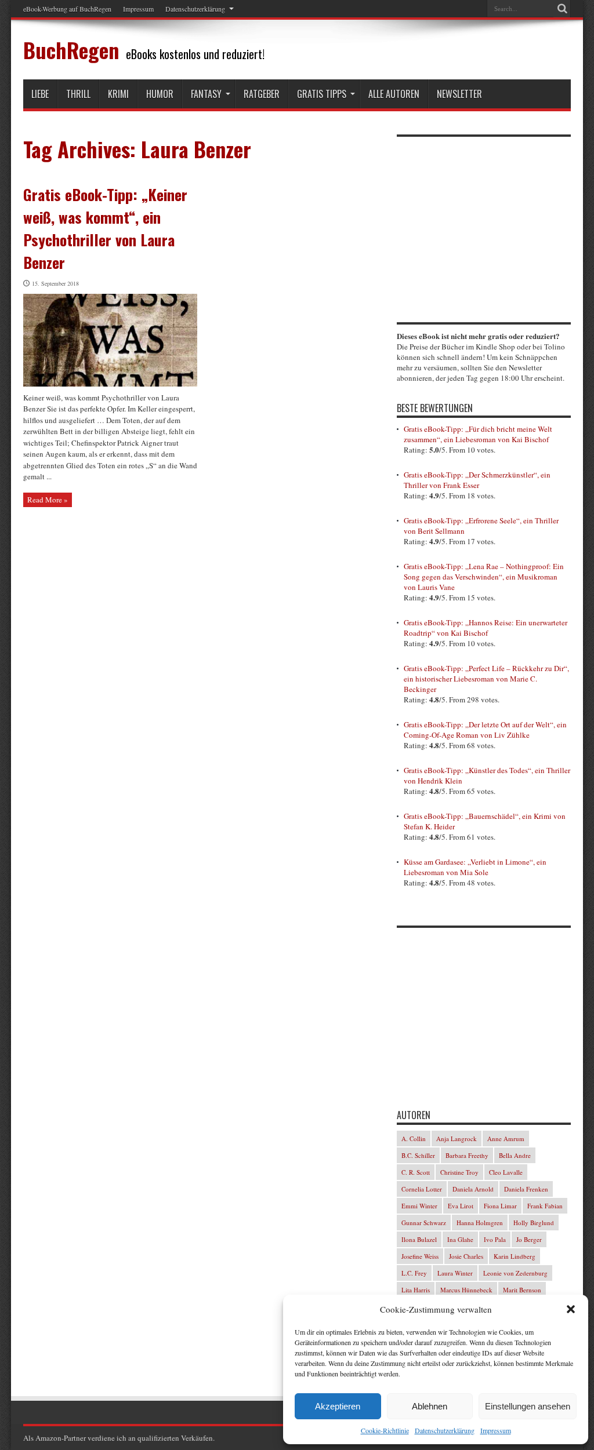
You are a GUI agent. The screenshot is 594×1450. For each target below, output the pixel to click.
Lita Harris (415, 1289)
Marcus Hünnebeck (466, 1289)
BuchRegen (71, 49)
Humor (159, 94)
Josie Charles (466, 1256)
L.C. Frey (414, 1273)
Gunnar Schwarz (423, 1222)
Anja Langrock (456, 1138)
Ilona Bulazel (419, 1239)
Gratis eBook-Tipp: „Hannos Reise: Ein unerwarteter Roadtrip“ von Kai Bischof (485, 627)
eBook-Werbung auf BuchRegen (67, 8)
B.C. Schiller (418, 1155)
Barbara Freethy (467, 1155)
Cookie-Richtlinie (385, 1430)
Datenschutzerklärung (445, 1430)
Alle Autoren (393, 94)
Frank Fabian (545, 1205)
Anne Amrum (505, 1138)
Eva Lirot (460, 1205)
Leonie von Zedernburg (515, 1273)
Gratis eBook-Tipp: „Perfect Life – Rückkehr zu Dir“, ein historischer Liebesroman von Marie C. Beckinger (486, 678)
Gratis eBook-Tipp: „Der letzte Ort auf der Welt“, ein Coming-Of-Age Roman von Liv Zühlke (485, 729)
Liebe (40, 94)
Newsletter (459, 94)
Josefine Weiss (420, 1256)
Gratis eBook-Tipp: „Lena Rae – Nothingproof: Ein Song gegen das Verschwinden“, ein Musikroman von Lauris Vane (484, 576)
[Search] (562, 8)
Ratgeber (262, 94)
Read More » (47, 499)
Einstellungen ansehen (527, 1406)
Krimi (118, 94)
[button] (571, 1309)
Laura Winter (455, 1273)
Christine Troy (459, 1172)
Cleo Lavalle (506, 1172)
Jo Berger (529, 1239)
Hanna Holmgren (480, 1222)
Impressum (495, 1430)
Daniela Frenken (526, 1189)
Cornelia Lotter (421, 1189)
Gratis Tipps (321, 94)
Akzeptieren (337, 1406)
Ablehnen (429, 1406)
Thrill (78, 94)
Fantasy (206, 94)
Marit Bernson (522, 1289)
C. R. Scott (415, 1172)
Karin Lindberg (514, 1256)
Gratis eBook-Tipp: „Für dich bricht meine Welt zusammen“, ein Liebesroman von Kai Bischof (478, 434)
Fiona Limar (500, 1205)
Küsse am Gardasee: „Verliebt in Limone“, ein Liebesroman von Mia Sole (475, 867)
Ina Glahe (460, 1239)
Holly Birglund (533, 1222)
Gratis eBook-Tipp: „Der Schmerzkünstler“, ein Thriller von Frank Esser (477, 479)
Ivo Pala (495, 1239)
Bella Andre (515, 1155)
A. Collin (413, 1138)
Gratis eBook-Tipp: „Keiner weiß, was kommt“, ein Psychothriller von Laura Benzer (105, 228)
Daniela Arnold (473, 1189)
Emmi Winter (419, 1205)
